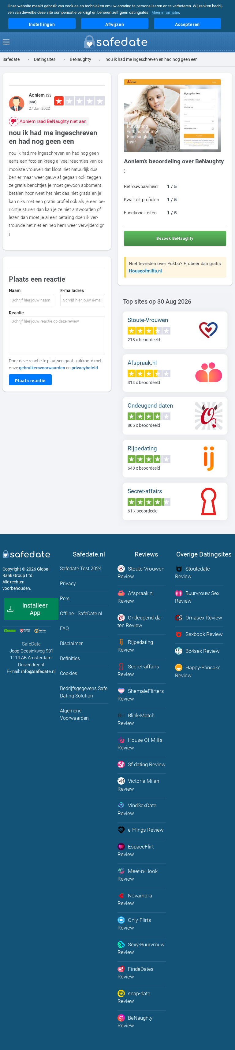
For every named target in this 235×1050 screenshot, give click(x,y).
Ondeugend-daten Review (140, 622)
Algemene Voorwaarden (74, 714)
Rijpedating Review (135, 646)
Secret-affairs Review (138, 671)
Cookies (68, 673)
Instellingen (42, 24)
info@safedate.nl (38, 671)
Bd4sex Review (202, 651)
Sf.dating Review (147, 764)
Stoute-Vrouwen (148, 320)
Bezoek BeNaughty (175, 238)
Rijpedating (142, 448)
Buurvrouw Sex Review (197, 597)
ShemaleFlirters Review (141, 695)
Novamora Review (135, 900)
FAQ (64, 628)
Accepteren (187, 24)
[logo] (117, 43)
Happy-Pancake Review (198, 671)
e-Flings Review (146, 830)
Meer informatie (165, 12)
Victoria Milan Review (138, 785)
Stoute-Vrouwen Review (141, 573)
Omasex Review (203, 618)
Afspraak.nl (142, 362)
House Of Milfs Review (140, 744)
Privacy (68, 583)
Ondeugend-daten (150, 405)
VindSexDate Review (137, 809)
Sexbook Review (204, 634)
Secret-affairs (145, 491)
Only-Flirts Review (134, 924)
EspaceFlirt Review (136, 851)
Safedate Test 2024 (81, 568)
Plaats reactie (30, 380)
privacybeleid (85, 367)
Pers (64, 598)
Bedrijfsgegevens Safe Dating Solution (83, 692)
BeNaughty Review (135, 1022)
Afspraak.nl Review (136, 597)
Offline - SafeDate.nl (81, 613)
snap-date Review (134, 997)
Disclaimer (71, 643)
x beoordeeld (144, 339)
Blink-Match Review (136, 719)
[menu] (6, 42)
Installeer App (35, 609)
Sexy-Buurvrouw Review (141, 948)
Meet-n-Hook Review (138, 875)
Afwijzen (114, 24)
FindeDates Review (136, 973)
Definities (70, 658)
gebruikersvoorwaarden (42, 367)
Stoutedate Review (192, 573)
